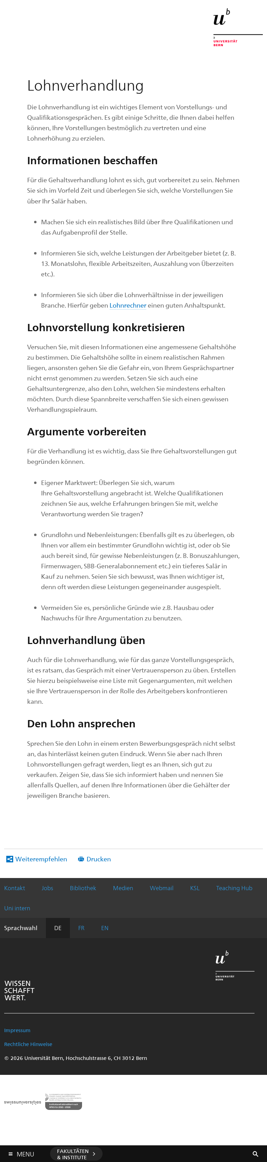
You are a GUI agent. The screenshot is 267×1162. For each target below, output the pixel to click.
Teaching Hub (234, 888)
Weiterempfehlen (41, 858)
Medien (123, 888)
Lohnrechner (128, 305)
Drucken (99, 858)
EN (104, 927)
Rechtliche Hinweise (28, 1043)
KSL (195, 888)
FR (81, 927)
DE (58, 927)
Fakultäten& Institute (73, 1154)
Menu (25, 1152)
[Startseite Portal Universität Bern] (238, 27)
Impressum (17, 1030)
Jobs (47, 888)
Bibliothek (83, 888)
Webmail (161, 888)
